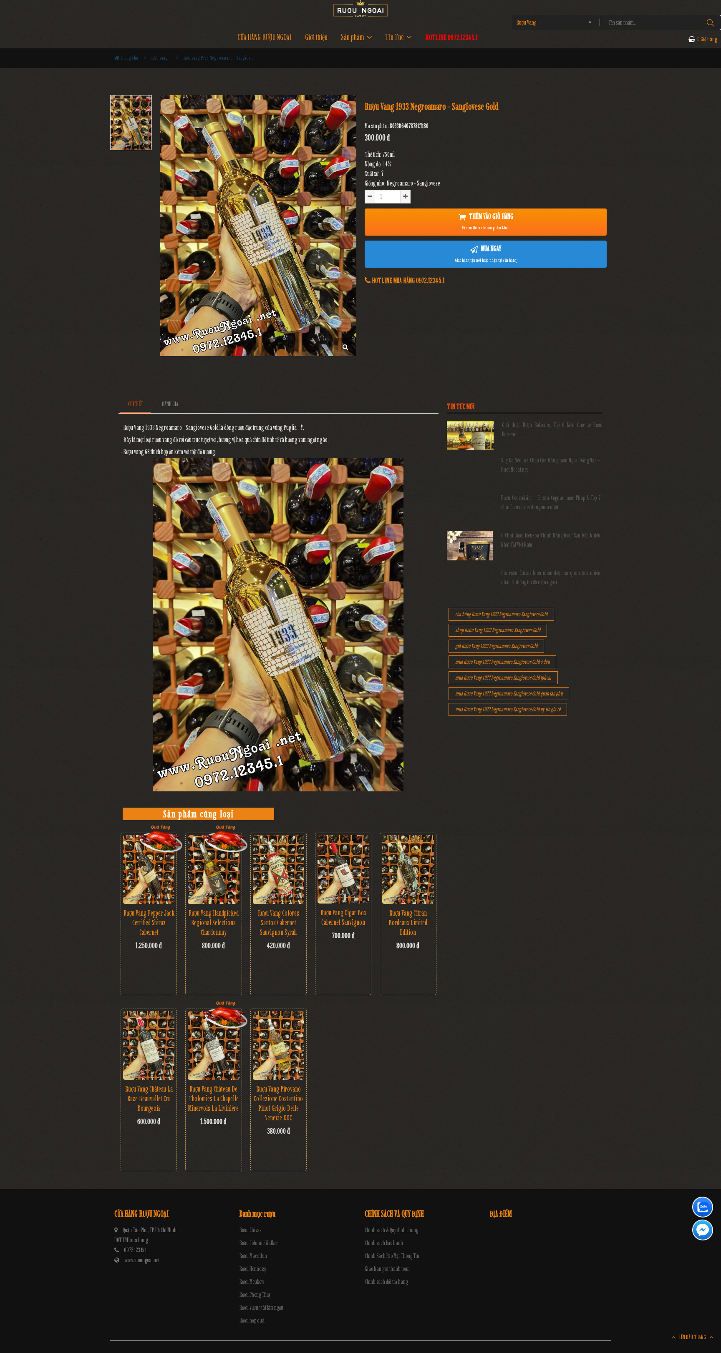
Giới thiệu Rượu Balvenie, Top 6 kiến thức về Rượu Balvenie (552, 430)
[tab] (135, 404)
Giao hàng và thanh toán (387, 1269)
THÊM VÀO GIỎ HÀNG (487, 221)
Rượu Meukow (251, 1281)
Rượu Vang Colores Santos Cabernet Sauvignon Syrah (278, 923)
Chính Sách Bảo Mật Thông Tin (392, 1256)
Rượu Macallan (253, 1256)
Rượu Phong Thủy (255, 1294)
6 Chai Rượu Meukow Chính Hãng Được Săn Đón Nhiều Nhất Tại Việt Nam (550, 540)
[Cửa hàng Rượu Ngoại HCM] (360, 8)
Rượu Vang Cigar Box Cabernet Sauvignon (343, 917)
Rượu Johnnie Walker (258, 1243)
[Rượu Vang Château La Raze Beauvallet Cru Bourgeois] (148, 1045)
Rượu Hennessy (253, 1269)
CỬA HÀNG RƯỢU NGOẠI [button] (264, 37)
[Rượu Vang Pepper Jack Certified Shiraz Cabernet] (148, 869)
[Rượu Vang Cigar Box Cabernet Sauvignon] (343, 869)
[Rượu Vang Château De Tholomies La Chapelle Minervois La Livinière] (213, 1045)
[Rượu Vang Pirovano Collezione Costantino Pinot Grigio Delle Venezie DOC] (278, 1045)
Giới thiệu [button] (316, 37)
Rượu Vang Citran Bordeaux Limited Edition (407, 923)
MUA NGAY (486, 253)
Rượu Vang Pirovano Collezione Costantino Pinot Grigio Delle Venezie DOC (278, 1103)
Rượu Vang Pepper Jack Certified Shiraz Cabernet (149, 923)
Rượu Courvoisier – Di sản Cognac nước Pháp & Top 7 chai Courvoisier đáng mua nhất (550, 503)
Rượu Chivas (250, 1230)
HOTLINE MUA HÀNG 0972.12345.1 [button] (408, 280)
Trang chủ (128, 58)
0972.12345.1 (135, 1250)
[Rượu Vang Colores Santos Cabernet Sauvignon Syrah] (278, 869)
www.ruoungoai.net (141, 1260)
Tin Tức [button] (395, 37)
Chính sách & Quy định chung (391, 1230)
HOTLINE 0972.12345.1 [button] (451, 37)
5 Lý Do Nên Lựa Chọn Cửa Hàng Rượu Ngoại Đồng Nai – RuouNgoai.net (550, 465)
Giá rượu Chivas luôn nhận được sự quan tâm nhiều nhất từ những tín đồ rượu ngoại (550, 578)
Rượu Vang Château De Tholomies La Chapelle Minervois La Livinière (213, 1098)
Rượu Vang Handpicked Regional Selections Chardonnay (214, 923)
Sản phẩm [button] (353, 37)
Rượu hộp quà (252, 1320)
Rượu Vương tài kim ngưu (261, 1307)
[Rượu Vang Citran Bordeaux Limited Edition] (408, 869)
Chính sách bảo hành (384, 1243)
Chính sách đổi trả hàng (386, 1281)
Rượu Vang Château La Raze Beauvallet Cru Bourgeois (149, 1098)
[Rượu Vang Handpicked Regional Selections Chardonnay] (213, 869)
